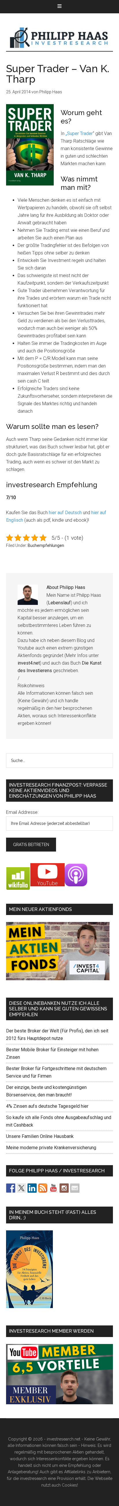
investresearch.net (59, 38)
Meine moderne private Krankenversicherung (51, 1147)
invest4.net (29, 663)
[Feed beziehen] (42, 1188)
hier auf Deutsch (65, 512)
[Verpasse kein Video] (53, 1188)
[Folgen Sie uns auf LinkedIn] (32, 1188)
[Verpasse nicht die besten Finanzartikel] (74, 1188)
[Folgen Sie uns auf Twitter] (21, 1188)
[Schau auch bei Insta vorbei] (64, 1188)
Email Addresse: (22, 812)
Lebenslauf (59, 602)
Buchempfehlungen (46, 545)
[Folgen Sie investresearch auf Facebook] (10, 1188)
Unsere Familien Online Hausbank (40, 1136)
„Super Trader (79, 133)
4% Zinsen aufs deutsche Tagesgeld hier (47, 1106)
